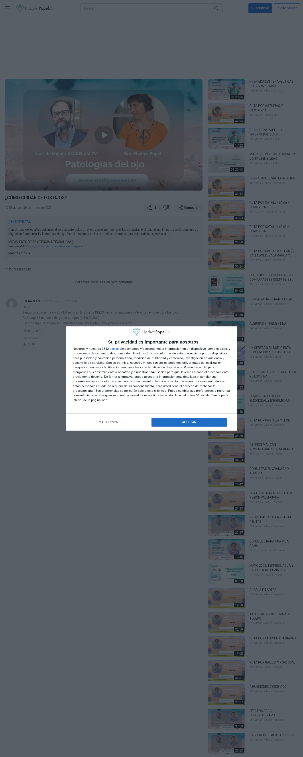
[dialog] (151, 378)
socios (114, 348)
